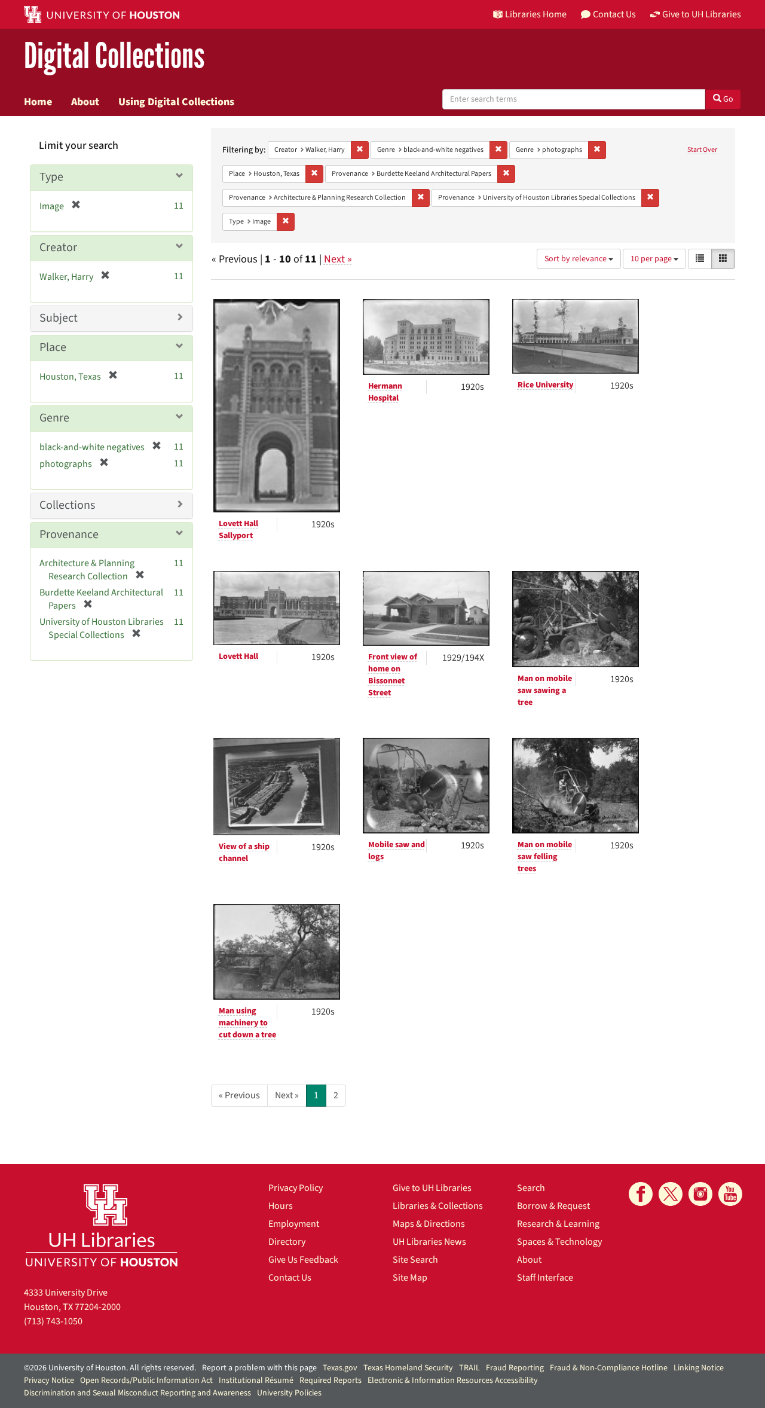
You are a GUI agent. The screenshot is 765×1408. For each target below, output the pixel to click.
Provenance (69, 534)
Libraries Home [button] (536, 14)
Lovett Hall (238, 656)
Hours (280, 1205)
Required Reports (330, 1380)
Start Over (702, 150)
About (85, 101)
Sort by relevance (576, 259)
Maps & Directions (429, 1223)
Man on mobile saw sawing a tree (545, 690)
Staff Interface (545, 1277)
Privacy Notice (49, 1380)
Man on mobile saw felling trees (545, 857)
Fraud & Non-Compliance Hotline (609, 1368)
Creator (58, 247)
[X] (671, 1194)
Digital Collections (114, 56)
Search (531, 1188)
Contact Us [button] (614, 14)
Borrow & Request (553, 1205)
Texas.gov (340, 1368)
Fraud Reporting (515, 1368)
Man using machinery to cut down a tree (247, 1023)
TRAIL (469, 1368)
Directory (286, 1241)
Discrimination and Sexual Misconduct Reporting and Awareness (137, 1393)
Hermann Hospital (385, 392)
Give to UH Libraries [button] (701, 14)
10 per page (652, 259)
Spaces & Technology (559, 1241)
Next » (338, 259)
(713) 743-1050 (53, 1321)
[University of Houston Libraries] (101, 1225)
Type (51, 177)
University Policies (289, 1393)
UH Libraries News (429, 1241)
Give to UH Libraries (432, 1188)
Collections (67, 505)
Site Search (415, 1259)
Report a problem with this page (259, 1368)
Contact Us (289, 1277)
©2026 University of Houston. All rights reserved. (110, 1368)
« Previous (239, 1095)
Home (38, 101)
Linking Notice (699, 1368)
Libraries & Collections (438, 1205)
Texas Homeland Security (408, 1368)
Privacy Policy (295, 1188)
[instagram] (700, 1194)
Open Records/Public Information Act (146, 1380)
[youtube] (730, 1194)
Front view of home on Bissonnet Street (392, 675)
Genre (54, 418)
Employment (293, 1223)
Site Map (410, 1277)
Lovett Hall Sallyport (238, 530)
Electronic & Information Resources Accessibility (453, 1380)
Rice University (545, 385)
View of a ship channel (244, 853)
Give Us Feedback (303, 1259)
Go (727, 99)
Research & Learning (558, 1223)
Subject (58, 318)
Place (52, 347)
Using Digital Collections (176, 101)
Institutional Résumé (256, 1380)
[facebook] (641, 1194)
